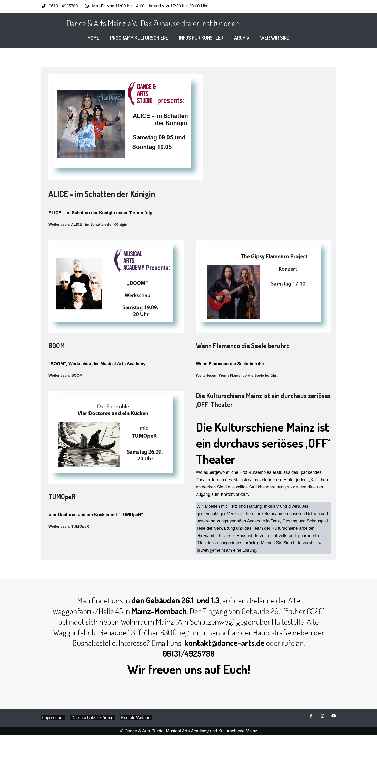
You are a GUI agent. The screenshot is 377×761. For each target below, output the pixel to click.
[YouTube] (333, 716)
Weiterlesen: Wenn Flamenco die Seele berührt (237, 375)
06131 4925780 (63, 6)
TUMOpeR (61, 496)
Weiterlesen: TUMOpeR (68, 526)
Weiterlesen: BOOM (65, 375)
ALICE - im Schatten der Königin (101, 194)
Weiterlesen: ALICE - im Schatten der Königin (87, 224)
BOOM (56, 345)
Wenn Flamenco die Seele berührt (242, 345)
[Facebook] (311, 716)
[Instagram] (322, 716)
